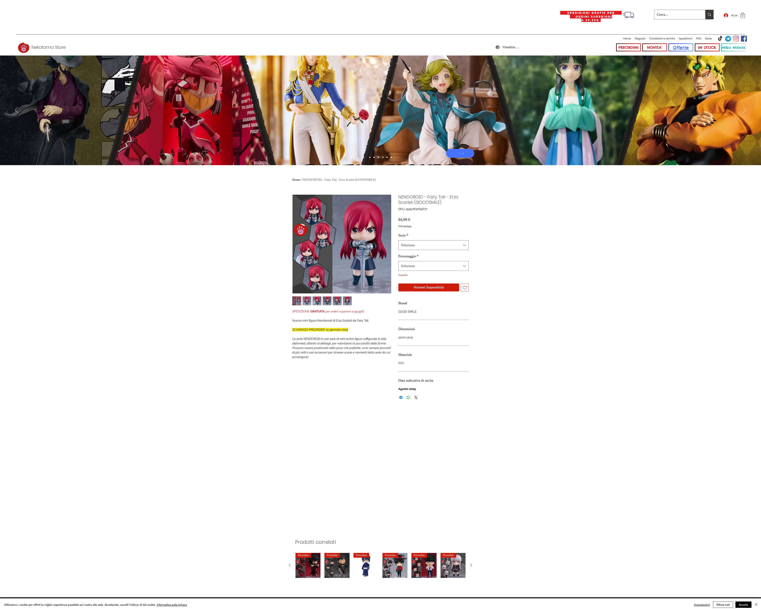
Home (296, 179)
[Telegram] (728, 39)
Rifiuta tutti (723, 605)
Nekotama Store (49, 47)
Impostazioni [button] (702, 605)
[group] (380, 565)
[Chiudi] (756, 604)
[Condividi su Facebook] (401, 397)
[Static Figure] (378, 157)
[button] (742, 15)
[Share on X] (416, 397)
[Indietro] (16, 110)
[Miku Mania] (369, 157)
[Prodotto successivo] (471, 565)
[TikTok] (720, 39)
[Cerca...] (709, 14)
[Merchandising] (391, 157)
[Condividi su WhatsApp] (408, 397)
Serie (403, 235)
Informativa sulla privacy (172, 605)
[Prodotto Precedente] (289, 565)
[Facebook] (744, 39)
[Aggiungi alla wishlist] (465, 287)
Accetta (743, 605)
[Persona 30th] (374, 157)
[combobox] (433, 245)
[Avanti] (744, 110)
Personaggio (408, 256)
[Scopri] (591, 153)
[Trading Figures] (382, 157)
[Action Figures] (387, 157)
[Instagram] (736, 39)
